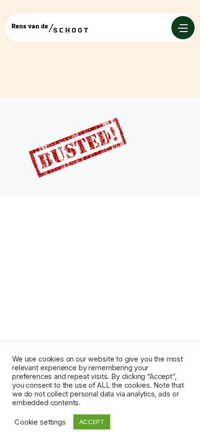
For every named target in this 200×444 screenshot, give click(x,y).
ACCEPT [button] (91, 422)
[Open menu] (183, 27)
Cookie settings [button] (40, 422)
